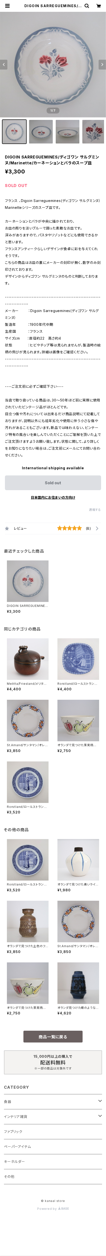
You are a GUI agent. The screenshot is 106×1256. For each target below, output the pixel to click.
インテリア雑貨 (15, 1116)
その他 (9, 1176)
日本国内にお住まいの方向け (53, 497)
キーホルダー (14, 1161)
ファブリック (13, 1131)
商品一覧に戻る (53, 1036)
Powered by (47, 1209)
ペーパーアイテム (17, 1146)
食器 (7, 1101)
